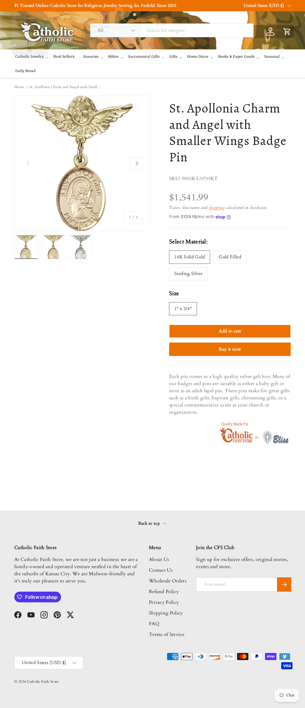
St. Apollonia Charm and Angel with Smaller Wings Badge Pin (65, 87)
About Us (159, 559)
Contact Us (160, 570)
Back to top (149, 523)
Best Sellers (63, 56)
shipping (217, 207)
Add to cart (230, 331)
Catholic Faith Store (42, 681)
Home (19, 87)
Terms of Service (166, 634)
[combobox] (171, 30)
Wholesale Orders (167, 581)
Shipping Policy (166, 613)
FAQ (154, 624)
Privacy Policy (164, 602)
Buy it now (230, 349)
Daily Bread (25, 71)
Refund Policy (164, 591)
